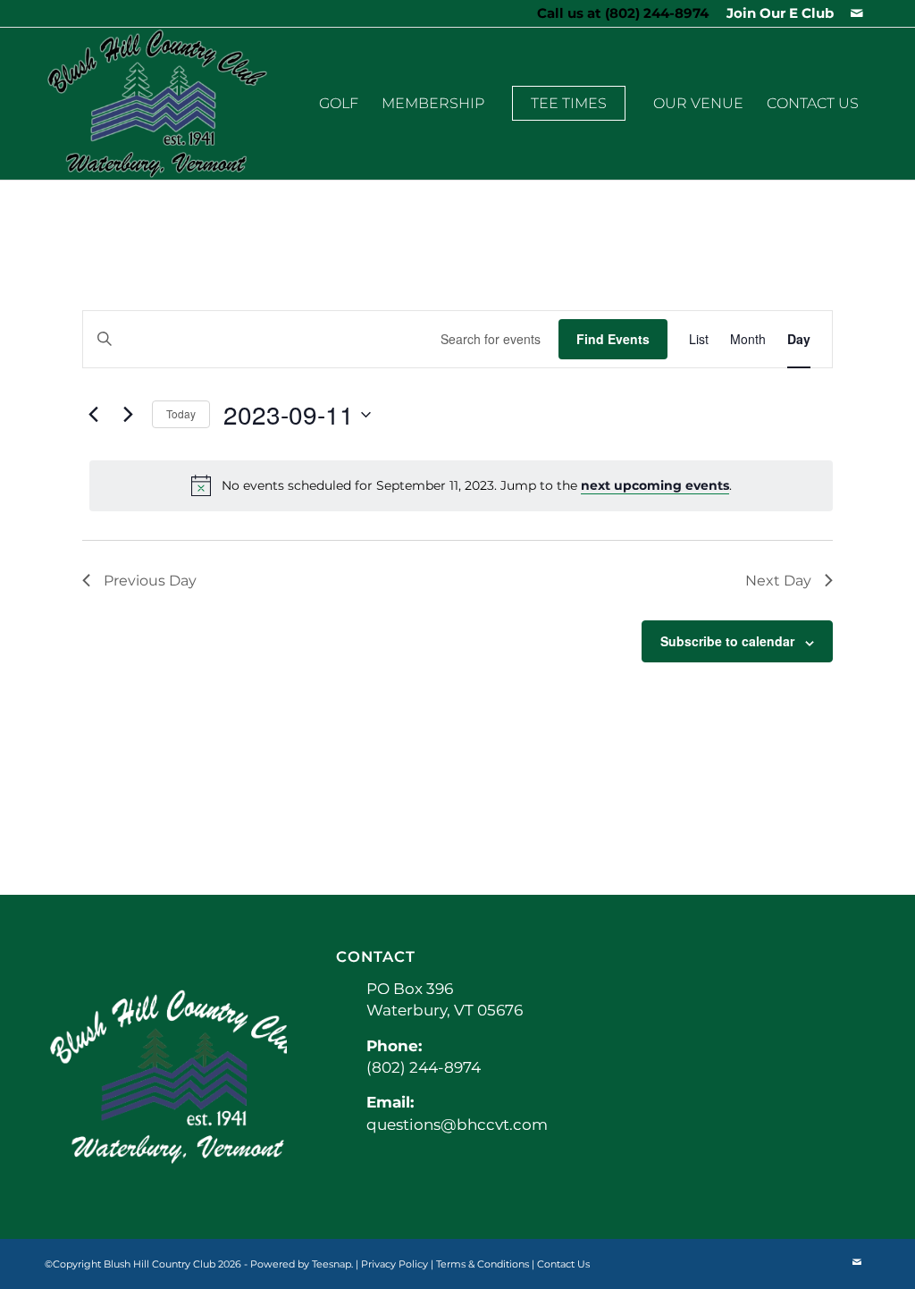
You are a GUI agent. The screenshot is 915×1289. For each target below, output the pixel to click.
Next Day (778, 580)
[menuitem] (776, 13)
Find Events (613, 339)
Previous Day (150, 580)
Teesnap (331, 1264)
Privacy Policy (394, 1264)
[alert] (461, 485)
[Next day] (128, 414)
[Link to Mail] (857, 13)
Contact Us (563, 1264)
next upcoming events (655, 485)
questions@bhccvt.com (457, 1124)
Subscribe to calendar (727, 641)
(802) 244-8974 (657, 12)
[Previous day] (93, 414)
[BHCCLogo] (157, 104)
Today (181, 413)
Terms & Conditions (482, 1264)
